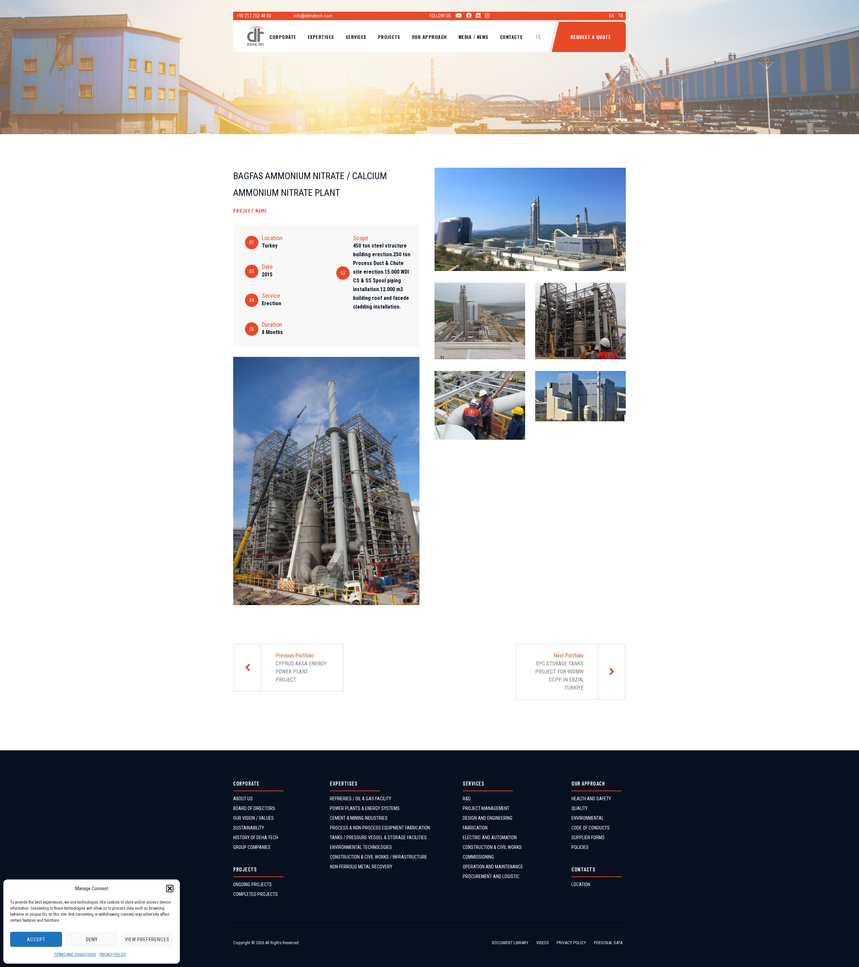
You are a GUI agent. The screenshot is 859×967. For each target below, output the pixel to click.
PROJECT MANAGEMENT (486, 808)
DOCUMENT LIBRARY (510, 942)
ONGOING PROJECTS (252, 884)
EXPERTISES (321, 36)
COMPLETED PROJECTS (255, 894)
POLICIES (580, 847)
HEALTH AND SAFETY (591, 798)
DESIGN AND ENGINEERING (487, 818)
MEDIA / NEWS (473, 36)
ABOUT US (243, 798)
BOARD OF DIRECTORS (254, 808)
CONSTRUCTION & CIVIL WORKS (492, 847)
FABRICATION (475, 827)
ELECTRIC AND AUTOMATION (490, 837)
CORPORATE (282, 36)
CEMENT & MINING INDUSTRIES (359, 818)
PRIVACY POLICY (112, 954)
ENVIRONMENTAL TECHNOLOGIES (361, 847)
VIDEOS (542, 942)
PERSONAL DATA (608, 942)
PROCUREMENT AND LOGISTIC (491, 876)
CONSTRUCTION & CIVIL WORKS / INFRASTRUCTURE (378, 857)
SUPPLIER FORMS (588, 837)
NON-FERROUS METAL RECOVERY (361, 866)
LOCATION (580, 884)
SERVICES (356, 36)
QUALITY (579, 808)
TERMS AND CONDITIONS (75, 954)
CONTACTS (511, 36)
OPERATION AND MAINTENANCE (493, 866)
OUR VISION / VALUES (253, 818)
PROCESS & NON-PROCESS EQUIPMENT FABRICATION (380, 827)
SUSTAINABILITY (248, 827)
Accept (36, 939)
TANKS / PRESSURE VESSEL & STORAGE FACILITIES (378, 837)
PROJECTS (389, 36)
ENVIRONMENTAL (587, 818)
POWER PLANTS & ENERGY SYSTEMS (365, 808)
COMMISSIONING (478, 857)
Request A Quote (590, 36)
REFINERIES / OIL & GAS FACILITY (360, 798)
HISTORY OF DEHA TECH (255, 837)
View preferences (147, 939)
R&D (467, 798)
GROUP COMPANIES (251, 847)
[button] (169, 888)
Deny (92, 939)
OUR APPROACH (429, 36)
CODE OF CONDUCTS (590, 827)
